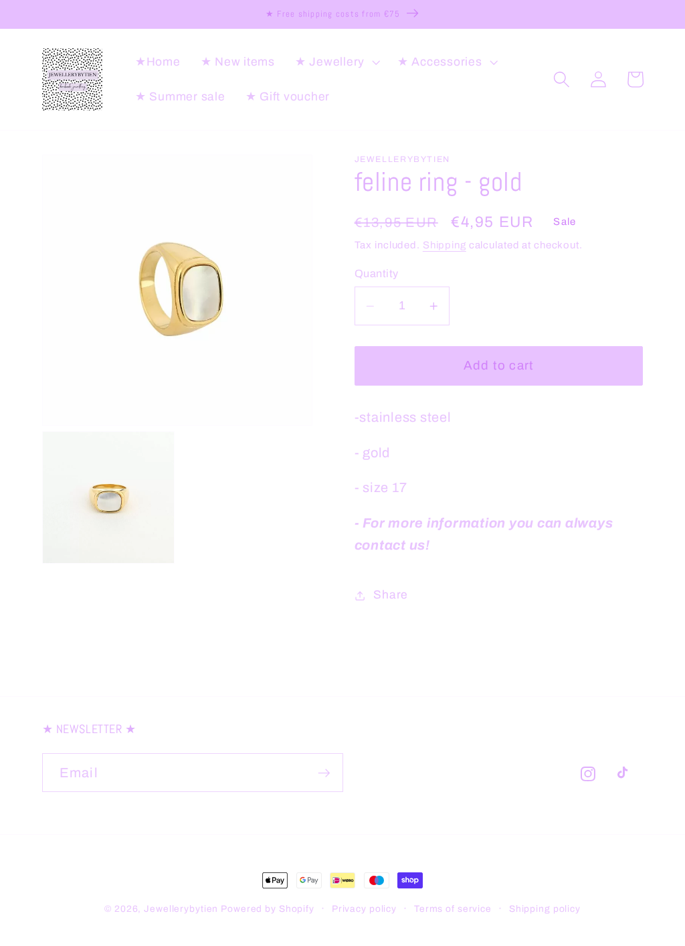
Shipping (444, 245)
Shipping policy (545, 909)
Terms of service (453, 909)
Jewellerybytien (181, 909)
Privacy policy (364, 909)
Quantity (377, 273)
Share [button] (390, 594)
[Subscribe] (324, 772)
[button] (336, 62)
